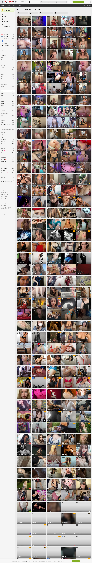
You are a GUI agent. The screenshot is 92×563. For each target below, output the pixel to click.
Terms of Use (4, 198)
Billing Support (4, 190)
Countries (34, 13)
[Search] (56, 2)
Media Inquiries (4, 194)
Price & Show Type (46, 13)
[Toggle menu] (2, 2)
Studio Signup (4, 203)
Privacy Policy (4, 196)
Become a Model (4, 200)
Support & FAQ (4, 187)
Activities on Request (61, 13)
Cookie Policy (60, 561)
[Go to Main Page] (12, 2)
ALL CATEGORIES (8, 181)
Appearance (22, 13)
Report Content (4, 192)
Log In (88, 2)
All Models (3, 205)
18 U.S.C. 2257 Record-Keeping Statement (6, 208)
